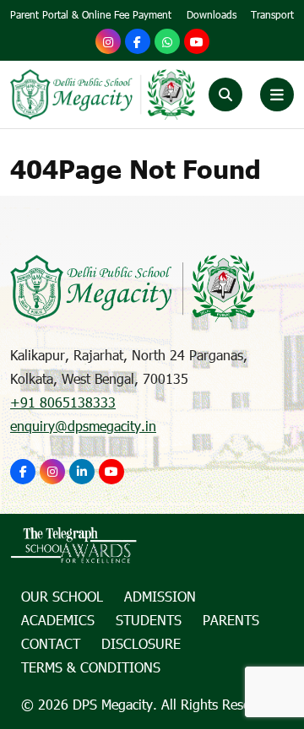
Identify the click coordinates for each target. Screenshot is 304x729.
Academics (58, 620)
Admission (160, 596)
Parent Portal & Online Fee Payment (90, 14)
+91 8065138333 (63, 402)
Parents (231, 620)
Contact (50, 643)
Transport (272, 14)
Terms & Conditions (90, 667)
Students (149, 620)
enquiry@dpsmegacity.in (83, 426)
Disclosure (141, 643)
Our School (62, 596)
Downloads (211, 14)
